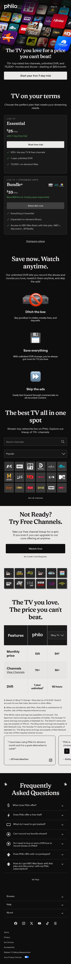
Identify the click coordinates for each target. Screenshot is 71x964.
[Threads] (55, 923)
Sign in (54, 6)
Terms (6, 932)
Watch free (35, 548)
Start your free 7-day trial (35, 75)
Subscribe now (35, 205)
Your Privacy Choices (12, 957)
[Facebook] (16, 923)
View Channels (15, 672)
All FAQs (35, 879)
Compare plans (35, 241)
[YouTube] (39, 923)
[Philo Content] (64, 6)
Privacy (7, 937)
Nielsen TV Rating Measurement (17, 952)
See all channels (35, 498)
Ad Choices (9, 942)
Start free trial (35, 144)
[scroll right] (67, 751)
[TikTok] (47, 923)
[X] (32, 923)
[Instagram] (24, 923)
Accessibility (9, 947)
